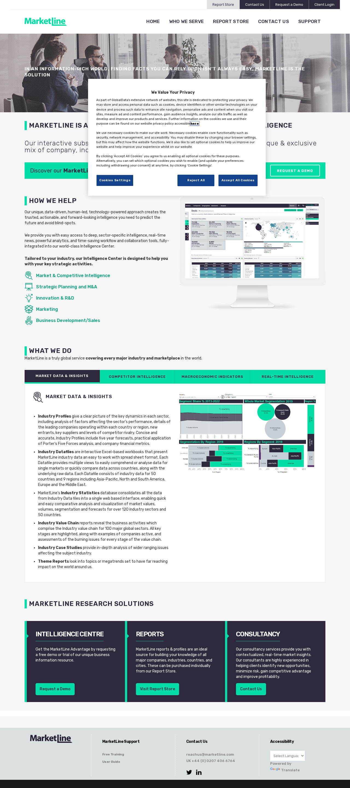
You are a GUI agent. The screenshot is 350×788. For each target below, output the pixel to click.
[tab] (62, 377)
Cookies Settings (114, 180)
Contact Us (254, 4)
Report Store (223, 4)
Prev (192, 254)
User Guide (111, 762)
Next (312, 254)
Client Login (324, 4)
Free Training (113, 754)
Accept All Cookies (238, 180)
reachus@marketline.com (210, 754)
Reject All (196, 180)
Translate (290, 770)
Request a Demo (289, 4)
